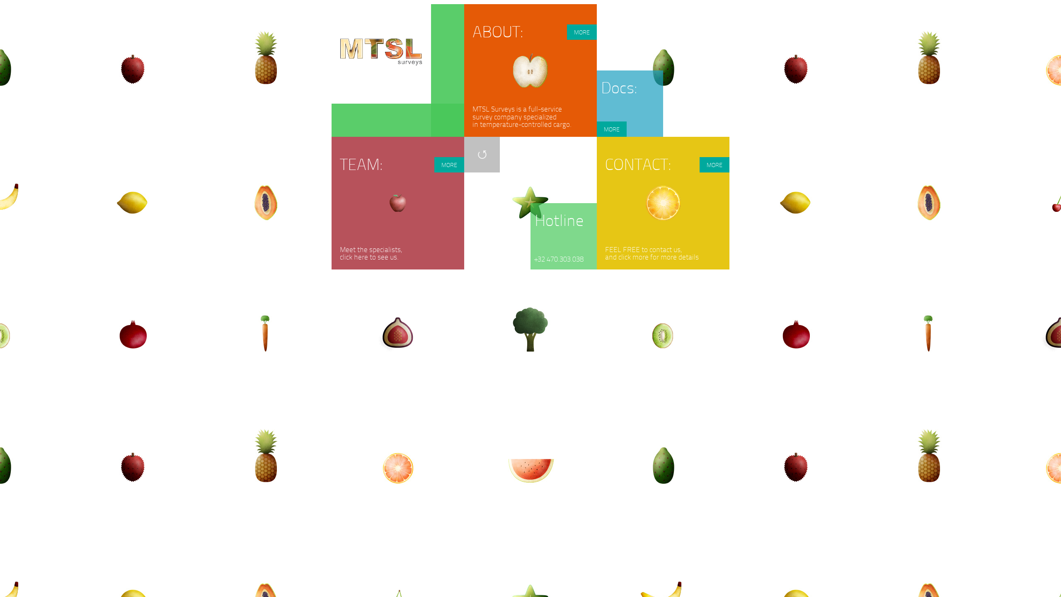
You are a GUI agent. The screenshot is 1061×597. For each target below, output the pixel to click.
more (582, 32)
